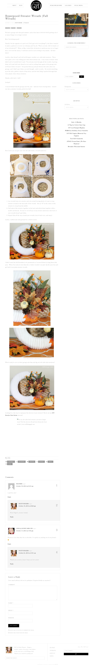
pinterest (52, 653)
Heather (19, 483)
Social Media (78, 5)
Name (10, 603)
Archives (67, 104)
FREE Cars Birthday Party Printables (76, 130)
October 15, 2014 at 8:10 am (24, 486)
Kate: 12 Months (76, 122)
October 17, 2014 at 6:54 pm (24, 530)
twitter (52, 656)
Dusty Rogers (24, 503)
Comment (11, 584)
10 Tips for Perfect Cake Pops (76, 125)
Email (10, 610)
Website (11, 617)
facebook (52, 647)
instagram (53, 650)
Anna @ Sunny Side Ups (24, 528)
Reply (9, 497)
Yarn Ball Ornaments (76, 138)
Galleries (68, 5)
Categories (68, 86)
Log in (56, 664)
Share (8, 28)
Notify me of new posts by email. (19, 632)
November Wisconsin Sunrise (76, 146)
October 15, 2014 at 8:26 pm (27, 506)
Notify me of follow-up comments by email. (22, 630)
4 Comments (26, 22)
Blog (20, 5)
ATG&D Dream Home (56, 5)
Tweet (14, 28)
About (14, 5)
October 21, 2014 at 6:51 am (27, 553)
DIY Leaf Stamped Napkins (76, 128)
